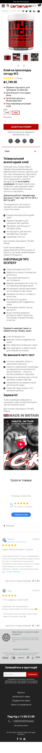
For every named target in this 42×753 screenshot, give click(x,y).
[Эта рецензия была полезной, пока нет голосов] (33, 581)
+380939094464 (23, 721)
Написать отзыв (21, 515)
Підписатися (32, 674)
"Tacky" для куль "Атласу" (21, 11)
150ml (7, 112)
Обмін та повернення (21, 704)
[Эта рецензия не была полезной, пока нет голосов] (37, 581)
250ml (15, 113)
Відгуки (21, 692)
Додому (5, 11)
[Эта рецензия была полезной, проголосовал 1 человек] (33, 625)
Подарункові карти (21, 700)
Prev (18, 66)
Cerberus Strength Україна (20, 732)
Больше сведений (13, 572)
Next (24, 66)
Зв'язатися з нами (21, 696)
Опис (7, 151)
